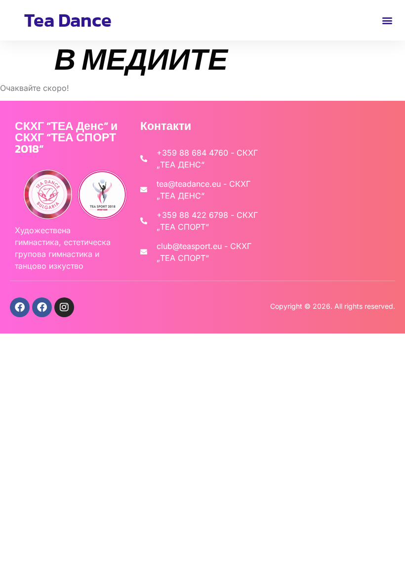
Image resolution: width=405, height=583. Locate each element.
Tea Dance (68, 20)
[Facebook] (20, 307)
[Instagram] (64, 307)
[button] (387, 20)
